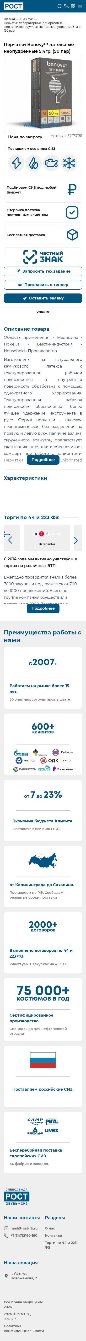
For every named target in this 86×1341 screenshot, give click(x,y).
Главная (10, 19)
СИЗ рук (26, 19)
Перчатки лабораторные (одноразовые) (34, 23)
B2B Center (47, 544)
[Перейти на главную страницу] (13, 6)
